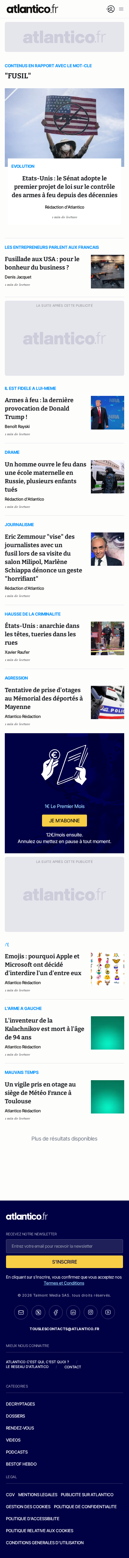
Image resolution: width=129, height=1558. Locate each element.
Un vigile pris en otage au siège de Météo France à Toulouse (40, 1093)
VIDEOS (13, 1439)
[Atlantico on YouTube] (108, 1312)
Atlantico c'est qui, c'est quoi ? (37, 1362)
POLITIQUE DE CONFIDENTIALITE (85, 1506)
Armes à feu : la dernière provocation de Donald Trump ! (39, 408)
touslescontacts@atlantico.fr (64, 1329)
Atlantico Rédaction (23, 716)
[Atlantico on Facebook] (56, 1312)
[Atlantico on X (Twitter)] (38, 1312)
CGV (10, 1494)
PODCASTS (17, 1451)
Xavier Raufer (17, 652)
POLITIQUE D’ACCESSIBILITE (32, 1518)
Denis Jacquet (18, 276)
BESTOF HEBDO (21, 1463)
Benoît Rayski (17, 426)
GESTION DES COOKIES (28, 1506)
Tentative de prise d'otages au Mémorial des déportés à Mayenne (44, 698)
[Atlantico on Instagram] (91, 1312)
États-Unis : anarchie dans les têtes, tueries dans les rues (42, 634)
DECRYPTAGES (20, 1403)
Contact (72, 1367)
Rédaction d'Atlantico (64, 206)
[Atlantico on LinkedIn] (73, 1312)
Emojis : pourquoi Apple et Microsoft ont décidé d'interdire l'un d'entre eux (43, 965)
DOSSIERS (15, 1415)
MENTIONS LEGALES (37, 1494)
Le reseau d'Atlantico (27, 1366)
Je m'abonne (64, 821)
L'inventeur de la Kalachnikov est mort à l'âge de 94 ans (44, 1029)
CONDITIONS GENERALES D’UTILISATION (45, 1542)
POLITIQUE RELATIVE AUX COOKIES (39, 1530)
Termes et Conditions (64, 1282)
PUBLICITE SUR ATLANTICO (87, 1494)
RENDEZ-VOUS (20, 1427)
